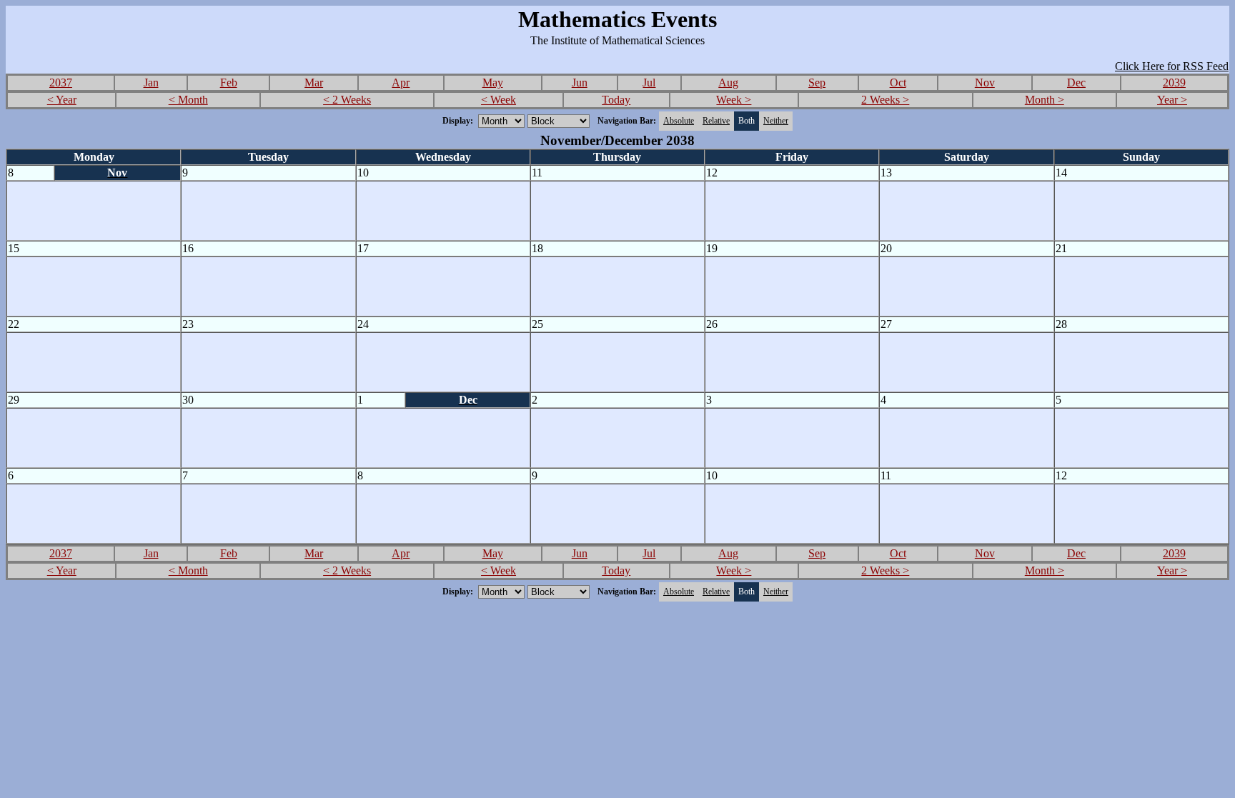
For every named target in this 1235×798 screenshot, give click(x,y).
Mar (313, 82)
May (492, 82)
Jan (151, 82)
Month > (1044, 100)
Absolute (678, 121)
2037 (60, 82)
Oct (898, 82)
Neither (775, 121)
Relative (716, 121)
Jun (579, 82)
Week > (733, 100)
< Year (61, 100)
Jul (649, 82)
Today (616, 100)
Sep (816, 82)
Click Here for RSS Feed (1172, 66)
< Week (498, 100)
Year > (1172, 100)
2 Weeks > (885, 100)
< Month (188, 100)
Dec (1076, 82)
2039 (1174, 82)
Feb (228, 82)
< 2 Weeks (347, 100)
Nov (985, 82)
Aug (728, 82)
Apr (401, 82)
